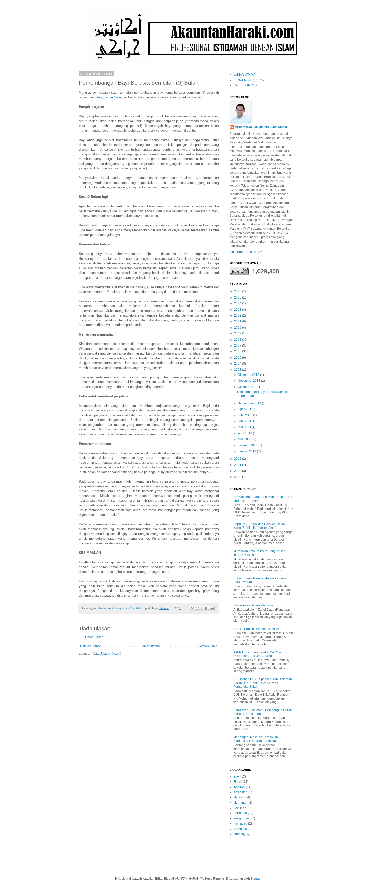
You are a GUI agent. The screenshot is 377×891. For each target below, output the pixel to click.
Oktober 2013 (247, 387)
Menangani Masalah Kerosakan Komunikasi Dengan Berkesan (255, 739)
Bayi (236, 776)
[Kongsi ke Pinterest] (212, 608)
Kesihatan (240, 792)
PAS (236, 808)
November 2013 (249, 380)
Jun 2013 (245, 421)
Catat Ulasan (94, 637)
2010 (238, 471)
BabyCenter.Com (108, 97)
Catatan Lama (207, 646)
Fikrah (237, 781)
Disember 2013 (249, 375)
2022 (238, 315)
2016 (238, 351)
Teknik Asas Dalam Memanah (254, 605)
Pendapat (240, 813)
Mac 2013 (245, 439)
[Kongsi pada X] (202, 608)
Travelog (239, 834)
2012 (238, 459)
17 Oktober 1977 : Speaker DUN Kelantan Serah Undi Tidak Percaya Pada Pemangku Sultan (262, 682)
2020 (238, 327)
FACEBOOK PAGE (246, 85)
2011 (238, 465)
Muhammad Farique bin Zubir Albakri (261, 127)
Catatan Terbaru (91, 646)
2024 (238, 303)
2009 (238, 477)
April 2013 (245, 433)
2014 (238, 363)
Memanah (240, 802)
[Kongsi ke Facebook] (207, 608)
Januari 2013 (247, 451)
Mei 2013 (245, 427)
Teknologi (240, 829)
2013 (238, 369)
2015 (238, 357)
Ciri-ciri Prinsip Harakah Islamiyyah (257, 629)
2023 (238, 309)
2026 (238, 291)
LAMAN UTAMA (244, 74)
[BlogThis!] (197, 608)
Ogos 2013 (246, 409)
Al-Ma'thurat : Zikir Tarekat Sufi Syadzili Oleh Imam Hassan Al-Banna (260, 654)
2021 (238, 321)
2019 (238, 333)
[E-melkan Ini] (192, 608)
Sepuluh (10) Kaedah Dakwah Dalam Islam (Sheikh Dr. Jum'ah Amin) (259, 526)
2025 (238, 297)
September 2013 (250, 403)
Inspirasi (239, 787)
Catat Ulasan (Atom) (107, 653)
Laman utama (150, 646)
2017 (238, 345)
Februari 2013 (248, 445)
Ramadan (240, 823)
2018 (238, 339)
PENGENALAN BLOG (248, 80)
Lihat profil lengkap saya (247, 252)
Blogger (256, 878)
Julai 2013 (245, 415)
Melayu (238, 797)
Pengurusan (242, 818)
